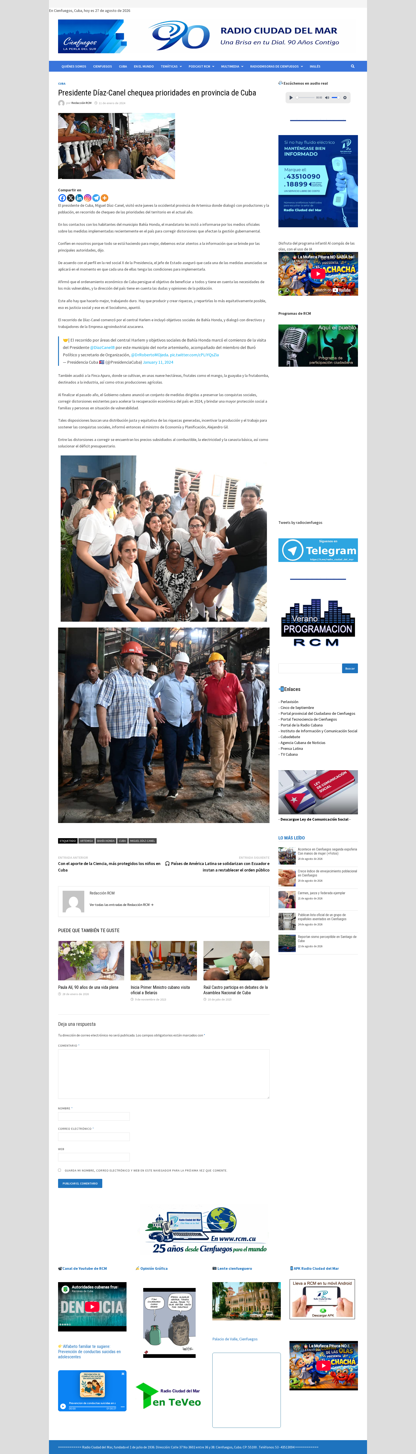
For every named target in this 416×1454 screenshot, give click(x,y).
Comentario (69, 1045)
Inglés (315, 66)
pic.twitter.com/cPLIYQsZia (194, 354)
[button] (318, 345)
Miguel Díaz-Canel (142, 841)
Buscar (350, 668)
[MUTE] (327, 97)
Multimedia (230, 66)
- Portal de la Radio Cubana (300, 725)
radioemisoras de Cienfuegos (274, 66)
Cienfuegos (102, 66)
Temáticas (169, 66)
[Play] (291, 97)
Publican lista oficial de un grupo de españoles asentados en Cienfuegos (322, 917)
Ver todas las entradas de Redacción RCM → (122, 904)
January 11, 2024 (158, 362)
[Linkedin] (79, 198)
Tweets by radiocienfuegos (300, 522)
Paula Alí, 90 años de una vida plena (88, 987)
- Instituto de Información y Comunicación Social (317, 730)
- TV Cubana (288, 754)
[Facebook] (62, 198)
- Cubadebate (289, 736)
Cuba (123, 66)
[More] (104, 198)
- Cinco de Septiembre (296, 707)
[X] (71, 198)
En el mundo (144, 66)
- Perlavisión (288, 701)
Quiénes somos (74, 66)
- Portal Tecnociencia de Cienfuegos (307, 719)
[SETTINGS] (344, 97)
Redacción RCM (81, 103)
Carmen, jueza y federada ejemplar (321, 893)
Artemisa (86, 841)
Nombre (65, 1108)
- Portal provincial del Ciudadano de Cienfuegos (316, 713)
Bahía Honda (106, 841)
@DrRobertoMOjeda (149, 354)
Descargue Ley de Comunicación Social (314, 819)
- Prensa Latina (290, 748)
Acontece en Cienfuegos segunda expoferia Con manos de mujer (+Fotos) (327, 851)
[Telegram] (96, 198)
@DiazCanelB (102, 347)
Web (61, 1149)
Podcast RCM (199, 66)
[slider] (305, 97)
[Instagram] (87, 198)
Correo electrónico (76, 1129)
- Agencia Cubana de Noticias (301, 742)
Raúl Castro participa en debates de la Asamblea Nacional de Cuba (235, 990)
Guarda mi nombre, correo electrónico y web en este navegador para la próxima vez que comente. (146, 1170)
